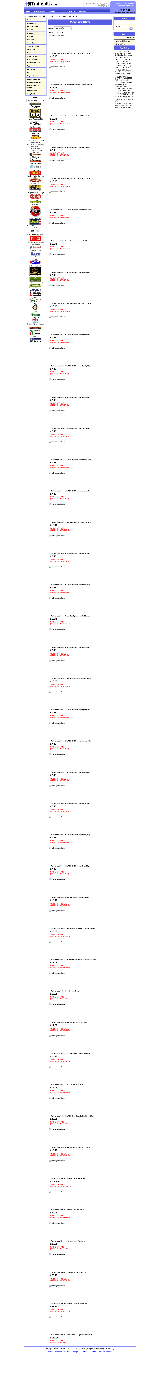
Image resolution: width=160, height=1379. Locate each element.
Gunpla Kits (31, 94)
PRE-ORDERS (32, 26)
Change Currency (122, 44)
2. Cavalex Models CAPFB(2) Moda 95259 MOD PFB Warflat (123, 59)
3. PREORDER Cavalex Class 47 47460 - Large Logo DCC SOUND (123, 65)
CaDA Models (32, 59)
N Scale (30, 33)
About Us (52, 11)
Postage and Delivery (80, 1352)
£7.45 (53, 150)
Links (100, 1352)
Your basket (107, 1352)
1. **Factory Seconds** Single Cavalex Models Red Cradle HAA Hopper (124, 53)
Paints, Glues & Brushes (32, 86)
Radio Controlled (33, 63)
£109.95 (54, 1181)
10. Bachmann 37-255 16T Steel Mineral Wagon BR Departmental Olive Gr (124, 105)
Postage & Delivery (67, 11)
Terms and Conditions (62, 1352)
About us (93, 1352)
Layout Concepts (33, 76)
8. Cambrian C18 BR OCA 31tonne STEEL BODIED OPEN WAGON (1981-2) (124, 95)
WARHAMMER (32, 56)
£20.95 (53, 1119)
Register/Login (39, 11)
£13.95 (53, 994)
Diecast (30, 53)
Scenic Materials (33, 79)
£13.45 (53, 1087)
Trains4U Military (34, 46)
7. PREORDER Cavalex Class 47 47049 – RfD (123, 89)
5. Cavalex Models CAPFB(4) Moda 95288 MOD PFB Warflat (123, 78)
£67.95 (53, 1244)
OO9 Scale (31, 40)
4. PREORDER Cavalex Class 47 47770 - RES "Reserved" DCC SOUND (124, 72)
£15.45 (53, 56)
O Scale (30, 36)
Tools (29, 66)
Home (28, 11)
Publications (32, 91)
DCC (29, 72)
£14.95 (53, 1025)
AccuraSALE (32, 23)
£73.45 (53, 1275)
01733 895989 (90, 3)
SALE (29, 20)
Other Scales (32, 43)
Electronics (31, 69)
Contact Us (83, 11)
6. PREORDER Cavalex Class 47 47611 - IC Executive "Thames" (123, 84)
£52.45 (53, 1212)
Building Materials (34, 82)
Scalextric (31, 49)
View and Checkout (123, 41)
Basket (124, 34)
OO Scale (30, 30)
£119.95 (54, 1337)
